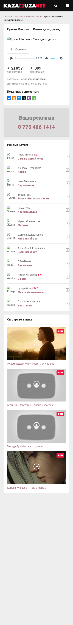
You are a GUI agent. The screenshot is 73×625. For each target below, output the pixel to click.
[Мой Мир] (19, 98)
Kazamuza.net (24, 5)
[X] (24, 98)
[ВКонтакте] (9, 98)
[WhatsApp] (34, 98)
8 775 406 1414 (36, 127)
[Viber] (29, 98)
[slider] (25, 58)
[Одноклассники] (14, 98)
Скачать (20, 49)
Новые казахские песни (28, 16)
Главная (8, 16)
